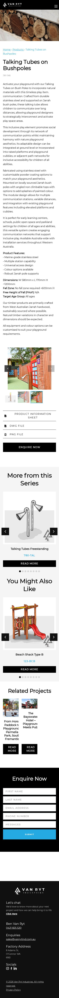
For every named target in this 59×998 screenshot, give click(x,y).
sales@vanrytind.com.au (21, 939)
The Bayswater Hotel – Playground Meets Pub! (31, 720)
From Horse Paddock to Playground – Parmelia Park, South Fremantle (12, 730)
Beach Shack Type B (29, 654)
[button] (53, 531)
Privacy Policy (13, 990)
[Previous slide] (8, 368)
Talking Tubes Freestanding (29, 549)
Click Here (11, 913)
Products (18, 49)
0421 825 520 (13, 927)
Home (7, 49)
